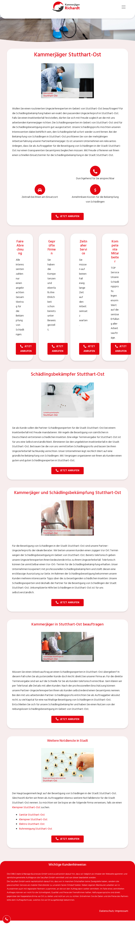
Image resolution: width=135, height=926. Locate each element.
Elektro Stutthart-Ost (32, 824)
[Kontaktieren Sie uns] (7, 919)
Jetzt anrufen (69, 216)
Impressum (121, 911)
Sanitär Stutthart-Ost (32, 815)
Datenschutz (106, 911)
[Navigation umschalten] (123, 7)
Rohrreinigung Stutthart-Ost (35, 829)
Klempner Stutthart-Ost (26, 807)
